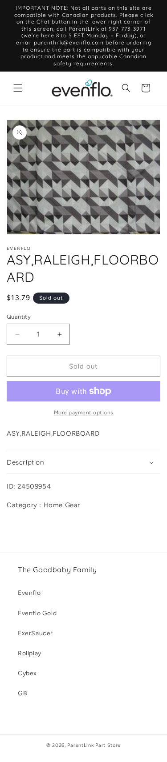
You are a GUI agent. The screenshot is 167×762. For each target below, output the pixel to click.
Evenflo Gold (37, 613)
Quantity (19, 316)
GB (22, 693)
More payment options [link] (84, 412)
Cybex (27, 673)
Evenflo (29, 593)
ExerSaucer (35, 633)
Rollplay (29, 653)
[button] (18, 88)
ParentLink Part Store (94, 745)
